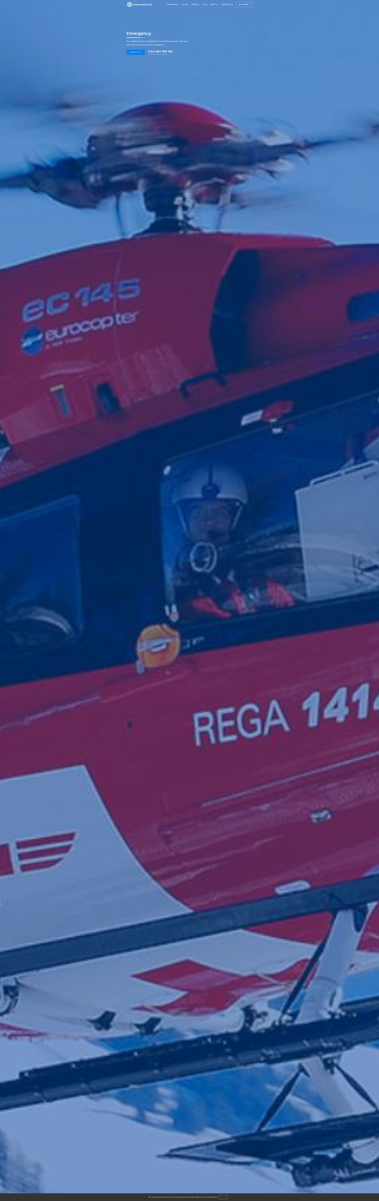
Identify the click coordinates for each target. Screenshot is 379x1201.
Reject (198, 1197)
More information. (210, 1197)
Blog (205, 4)
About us (214, 4)
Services (194, 4)
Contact (184, 4)
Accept (223, 1197)
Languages (225, 4)
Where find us (172, 4)
